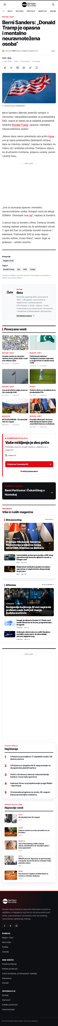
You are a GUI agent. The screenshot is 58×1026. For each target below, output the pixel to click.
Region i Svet (8, 17)
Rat (18, 269)
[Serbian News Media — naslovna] (29, 4)
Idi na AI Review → (48, 584)
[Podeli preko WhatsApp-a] (24, 67)
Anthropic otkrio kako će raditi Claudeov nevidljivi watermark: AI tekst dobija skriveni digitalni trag (33, 634)
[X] (4, 925)
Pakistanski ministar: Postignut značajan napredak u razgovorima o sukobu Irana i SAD (42, 359)
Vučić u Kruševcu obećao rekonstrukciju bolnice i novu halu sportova (29, 775)
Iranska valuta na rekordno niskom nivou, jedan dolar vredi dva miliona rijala (15, 358)
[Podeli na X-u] (11, 67)
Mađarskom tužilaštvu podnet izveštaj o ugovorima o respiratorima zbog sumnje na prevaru (33, 569)
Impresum (6, 1000)
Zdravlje (5, 952)
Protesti (31, 11)
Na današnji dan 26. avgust (29, 817)
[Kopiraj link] (30, 67)
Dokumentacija (8, 1009)
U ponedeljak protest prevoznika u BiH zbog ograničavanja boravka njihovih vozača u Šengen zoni (34, 557)
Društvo (43, 11)
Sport (32, 387)
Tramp (32, 269)
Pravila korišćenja (9, 964)
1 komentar (36, 61)
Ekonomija (6, 942)
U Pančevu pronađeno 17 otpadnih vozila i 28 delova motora (31, 757)
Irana (51, 136)
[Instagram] (16, 925)
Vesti (9, 11)
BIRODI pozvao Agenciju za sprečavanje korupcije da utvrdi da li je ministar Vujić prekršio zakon (34, 861)
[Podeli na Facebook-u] (5, 67)
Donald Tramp (20, 124)
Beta (9, 58)
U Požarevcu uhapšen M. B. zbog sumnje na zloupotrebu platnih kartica (30, 766)
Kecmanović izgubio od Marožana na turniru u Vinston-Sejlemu (33, 875)
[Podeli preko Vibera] (17, 67)
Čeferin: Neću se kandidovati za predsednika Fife (43, 391)
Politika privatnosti (10, 969)
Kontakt (5, 983)
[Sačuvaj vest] (36, 67)
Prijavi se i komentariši (29, 464)
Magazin (6, 416)
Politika (19, 11)
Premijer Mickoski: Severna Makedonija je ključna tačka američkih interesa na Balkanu (42, 422)
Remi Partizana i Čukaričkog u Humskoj (25, 492)
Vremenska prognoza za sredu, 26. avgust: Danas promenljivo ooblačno (30, 793)
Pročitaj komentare (29, 471)
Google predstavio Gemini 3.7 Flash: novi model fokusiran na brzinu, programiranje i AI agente (34, 622)
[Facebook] (10, 925)
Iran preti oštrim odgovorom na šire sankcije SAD (14, 391)
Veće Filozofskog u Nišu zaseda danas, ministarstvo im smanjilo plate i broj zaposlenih (33, 846)
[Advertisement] (29, 183)
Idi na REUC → (49, 519)
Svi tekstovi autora (24, 316)
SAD (25, 269)
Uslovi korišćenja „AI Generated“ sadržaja (19, 973)
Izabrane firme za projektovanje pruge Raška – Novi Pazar (31, 784)
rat (30, 215)
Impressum (6, 978)
